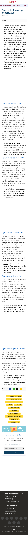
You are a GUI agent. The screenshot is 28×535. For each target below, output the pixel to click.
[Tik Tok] (21, 518)
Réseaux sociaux (10, 513)
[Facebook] (10, 389)
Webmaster (14, 529)
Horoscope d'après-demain (15, 402)
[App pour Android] (19, 523)
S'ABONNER (14, 452)
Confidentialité (20, 527)
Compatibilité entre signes (15, 416)
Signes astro (14, 419)
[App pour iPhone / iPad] (14, 523)
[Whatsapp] (13, 389)
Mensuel (24, 6)
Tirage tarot (15, 411)
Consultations (15, 422)
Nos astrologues (10, 499)
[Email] (20, 389)
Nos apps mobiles (10, 511)
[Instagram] (7, 518)
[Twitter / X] (17, 389)
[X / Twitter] (9, 523)
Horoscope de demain (15, 399)
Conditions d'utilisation (12, 501)
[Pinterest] (26, 518)
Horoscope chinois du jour (7, 6)
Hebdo (18, 6)
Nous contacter (10, 508)
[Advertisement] (14, 86)
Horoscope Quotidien (15, 396)
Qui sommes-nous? (11, 496)
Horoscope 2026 (15, 408)
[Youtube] (16, 518)
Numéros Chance (14, 413)
